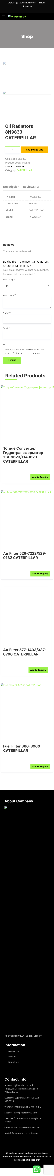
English (43, 2)
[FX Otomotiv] (17, 17)
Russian (27, 6)
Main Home (13, 1051)
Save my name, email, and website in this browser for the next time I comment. (24, 351)
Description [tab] (11, 187)
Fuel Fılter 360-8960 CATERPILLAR (21, 748)
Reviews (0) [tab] (31, 187)
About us (12, 1056)
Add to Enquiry (34, 149)
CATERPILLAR (24, 170)
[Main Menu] (3, 17)
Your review (9, 295)
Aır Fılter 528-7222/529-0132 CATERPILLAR (24, 555)
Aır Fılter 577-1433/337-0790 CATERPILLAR (24, 652)
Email (6, 328)
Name (6, 313)
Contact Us (13, 1061)
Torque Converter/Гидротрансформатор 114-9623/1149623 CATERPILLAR (23, 454)
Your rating (9, 279)
